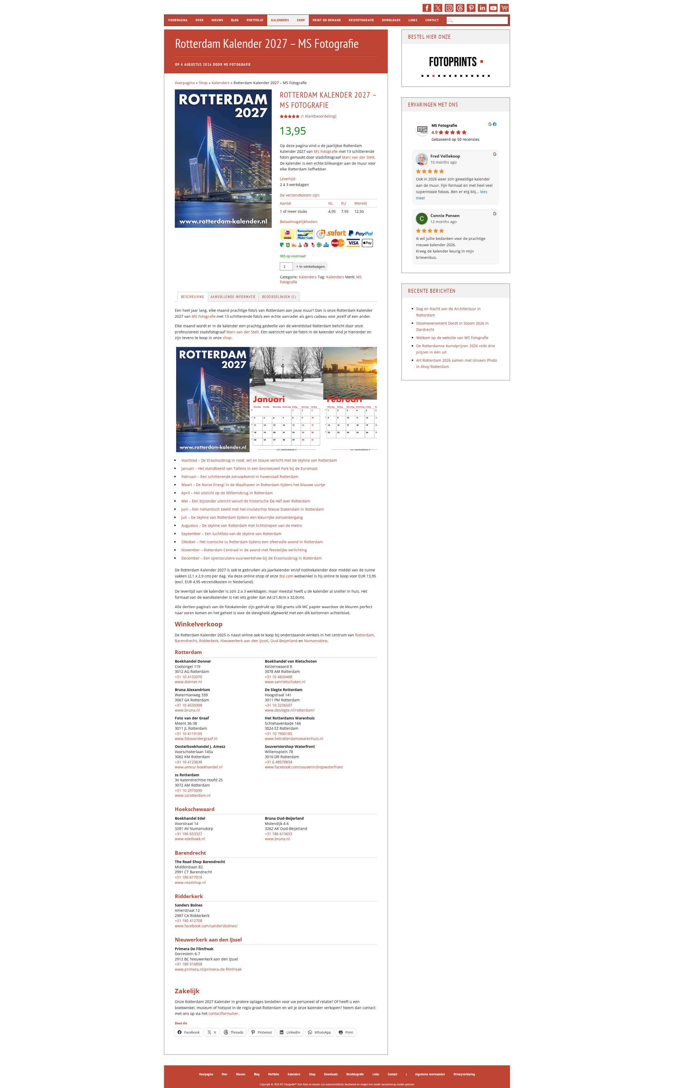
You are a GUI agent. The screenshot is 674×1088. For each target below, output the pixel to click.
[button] (422, 74)
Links (413, 20)
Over (200, 20)
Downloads (391, 20)
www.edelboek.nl (190, 838)
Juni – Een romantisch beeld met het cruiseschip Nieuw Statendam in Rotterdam (252, 509)
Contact (432, 20)
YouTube (493, 8)
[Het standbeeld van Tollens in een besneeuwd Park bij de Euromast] (286, 450)
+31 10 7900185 (278, 733)
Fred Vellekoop (445, 156)
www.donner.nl (188, 681)
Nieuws (217, 20)
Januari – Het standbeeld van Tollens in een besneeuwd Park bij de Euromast (249, 468)
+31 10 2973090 (188, 790)
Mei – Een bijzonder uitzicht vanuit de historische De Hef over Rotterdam (245, 500)
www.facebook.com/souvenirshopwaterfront (304, 766)
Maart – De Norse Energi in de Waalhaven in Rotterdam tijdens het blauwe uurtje (253, 484)
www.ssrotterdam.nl (193, 795)
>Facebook (427, 8)
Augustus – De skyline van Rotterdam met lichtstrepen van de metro (241, 525)
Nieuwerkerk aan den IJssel (244, 640)
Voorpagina (178, 20)
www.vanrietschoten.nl (285, 681)
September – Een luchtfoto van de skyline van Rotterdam (231, 533)
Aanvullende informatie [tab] (233, 296)
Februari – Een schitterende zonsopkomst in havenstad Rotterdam (239, 476)
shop (227, 337)
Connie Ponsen (445, 215)
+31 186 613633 (278, 833)
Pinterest (471, 8)
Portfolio (255, 20)
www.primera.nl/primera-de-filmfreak (208, 969)
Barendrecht (186, 640)
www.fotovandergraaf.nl (196, 738)
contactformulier (223, 1013)
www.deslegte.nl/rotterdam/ (290, 710)
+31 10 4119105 (188, 733)
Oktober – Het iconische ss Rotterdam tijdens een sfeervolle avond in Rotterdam (252, 541)
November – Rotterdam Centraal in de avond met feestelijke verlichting (244, 549)
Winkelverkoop (198, 623)
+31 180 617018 (188, 877)
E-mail (460, 8)
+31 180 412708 (188, 920)
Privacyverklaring (464, 1074)
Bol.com (286, 575)
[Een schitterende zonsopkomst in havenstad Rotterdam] (360, 450)
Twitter (438, 8)
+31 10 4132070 (188, 676)
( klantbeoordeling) (318, 116)
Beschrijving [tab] (192, 296)
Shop (504, 8)
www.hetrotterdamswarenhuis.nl (294, 738)
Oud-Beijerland (284, 640)
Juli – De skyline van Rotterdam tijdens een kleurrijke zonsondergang (242, 517)
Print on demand (327, 20)
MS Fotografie (237, 64)
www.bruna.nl (187, 710)
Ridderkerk (208, 640)
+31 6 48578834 (278, 761)
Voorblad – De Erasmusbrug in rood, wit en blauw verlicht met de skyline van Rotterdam (259, 460)
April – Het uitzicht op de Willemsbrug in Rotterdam (227, 492)
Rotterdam (364, 634)
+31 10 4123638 (188, 761)
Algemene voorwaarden (430, 1074)
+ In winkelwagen (310, 266)
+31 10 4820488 (278, 676)
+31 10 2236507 (278, 705)
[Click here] (456, 62)
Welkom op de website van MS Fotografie (452, 337)
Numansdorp (316, 640)
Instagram (449, 8)
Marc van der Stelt (358, 157)
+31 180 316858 (188, 963)
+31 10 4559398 (188, 705)
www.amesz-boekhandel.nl (198, 766)
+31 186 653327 (188, 833)
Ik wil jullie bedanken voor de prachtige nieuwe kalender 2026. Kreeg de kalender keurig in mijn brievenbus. (450, 248)
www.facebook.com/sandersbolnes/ (206, 925)
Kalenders (280, 20)
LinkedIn (482, 8)
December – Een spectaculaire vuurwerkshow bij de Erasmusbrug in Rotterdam (251, 558)
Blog (235, 20)
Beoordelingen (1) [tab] (279, 296)
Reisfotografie (361, 20)
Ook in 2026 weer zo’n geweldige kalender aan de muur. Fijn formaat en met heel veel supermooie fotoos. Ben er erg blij (454, 188)
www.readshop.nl (190, 882)
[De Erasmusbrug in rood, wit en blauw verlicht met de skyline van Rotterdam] (212, 450)
